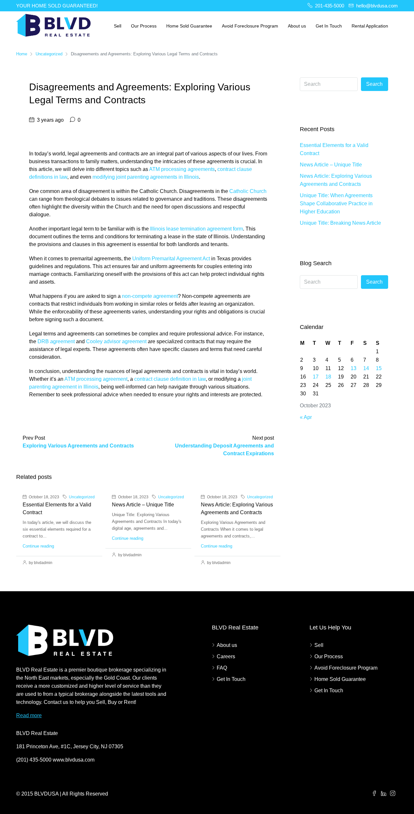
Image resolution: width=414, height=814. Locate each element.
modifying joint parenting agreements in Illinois (146, 177)
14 (366, 368)
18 (328, 376)
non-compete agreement (150, 296)
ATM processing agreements (182, 169)
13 (353, 368)
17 (316, 376)
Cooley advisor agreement (116, 341)
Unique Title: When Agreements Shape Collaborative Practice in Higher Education (336, 203)
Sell (117, 25)
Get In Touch (329, 25)
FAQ (222, 668)
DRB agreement (56, 341)
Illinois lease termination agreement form (196, 229)
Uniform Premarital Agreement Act (171, 258)
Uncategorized (49, 53)
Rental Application (370, 25)
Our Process (144, 25)
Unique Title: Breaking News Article (340, 223)
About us (297, 25)
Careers (226, 656)
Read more (29, 715)
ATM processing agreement (95, 379)
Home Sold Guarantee (189, 25)
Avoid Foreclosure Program (250, 25)
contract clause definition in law (170, 379)
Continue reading (38, 546)
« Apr (306, 417)
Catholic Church (248, 191)
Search (374, 84)
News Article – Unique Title (143, 504)
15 (379, 368)
